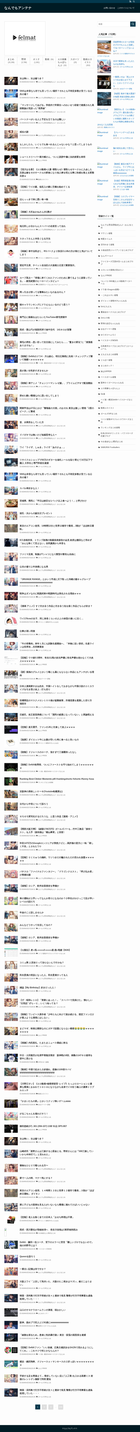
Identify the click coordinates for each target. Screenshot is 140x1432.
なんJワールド (107, 256)
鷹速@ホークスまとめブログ (113, 312)
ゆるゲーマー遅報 (126, 89)
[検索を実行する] (133, 24)
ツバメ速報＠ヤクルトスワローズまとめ (117, 420)
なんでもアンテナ (18, 8)
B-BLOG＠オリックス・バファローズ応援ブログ (117, 434)
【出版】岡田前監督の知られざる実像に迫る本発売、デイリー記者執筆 (123, 184)
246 (60, 1407)
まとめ (11, 60)
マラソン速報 (106, 233)
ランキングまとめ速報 (110, 427)
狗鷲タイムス (106, 239)
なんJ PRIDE (106, 275)
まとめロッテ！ (107, 366)
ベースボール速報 (108, 377)
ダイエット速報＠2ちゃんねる (114, 301)
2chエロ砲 (105, 318)
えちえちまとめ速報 (127, 175)
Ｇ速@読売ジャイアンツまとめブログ (117, 250)
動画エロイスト (87, 62)
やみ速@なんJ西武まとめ (112, 441)
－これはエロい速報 (109, 295)
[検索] (134, 1)
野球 (24, 60)
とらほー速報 (124, 189)
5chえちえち (106, 306)
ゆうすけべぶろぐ (108, 335)
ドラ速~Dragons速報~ (110, 289)
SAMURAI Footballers (110, 447)
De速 (103, 394)
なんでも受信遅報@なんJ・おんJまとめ (117, 226)
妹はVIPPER (106, 371)
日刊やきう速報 (107, 244)
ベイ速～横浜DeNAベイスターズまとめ (117, 401)
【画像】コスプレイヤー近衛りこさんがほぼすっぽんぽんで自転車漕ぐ (123, 199)
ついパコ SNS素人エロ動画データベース (116, 282)
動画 (49, 59)
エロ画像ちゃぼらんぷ (62, 62)
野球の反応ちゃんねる (110, 323)
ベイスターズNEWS (109, 340)
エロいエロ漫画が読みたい (112, 270)
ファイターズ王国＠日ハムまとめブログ (117, 262)
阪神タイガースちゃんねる (112, 383)
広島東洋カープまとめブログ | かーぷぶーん (117, 347)
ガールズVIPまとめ (126, 67)
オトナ (36, 60)
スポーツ (74, 60)
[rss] (130, 1)
